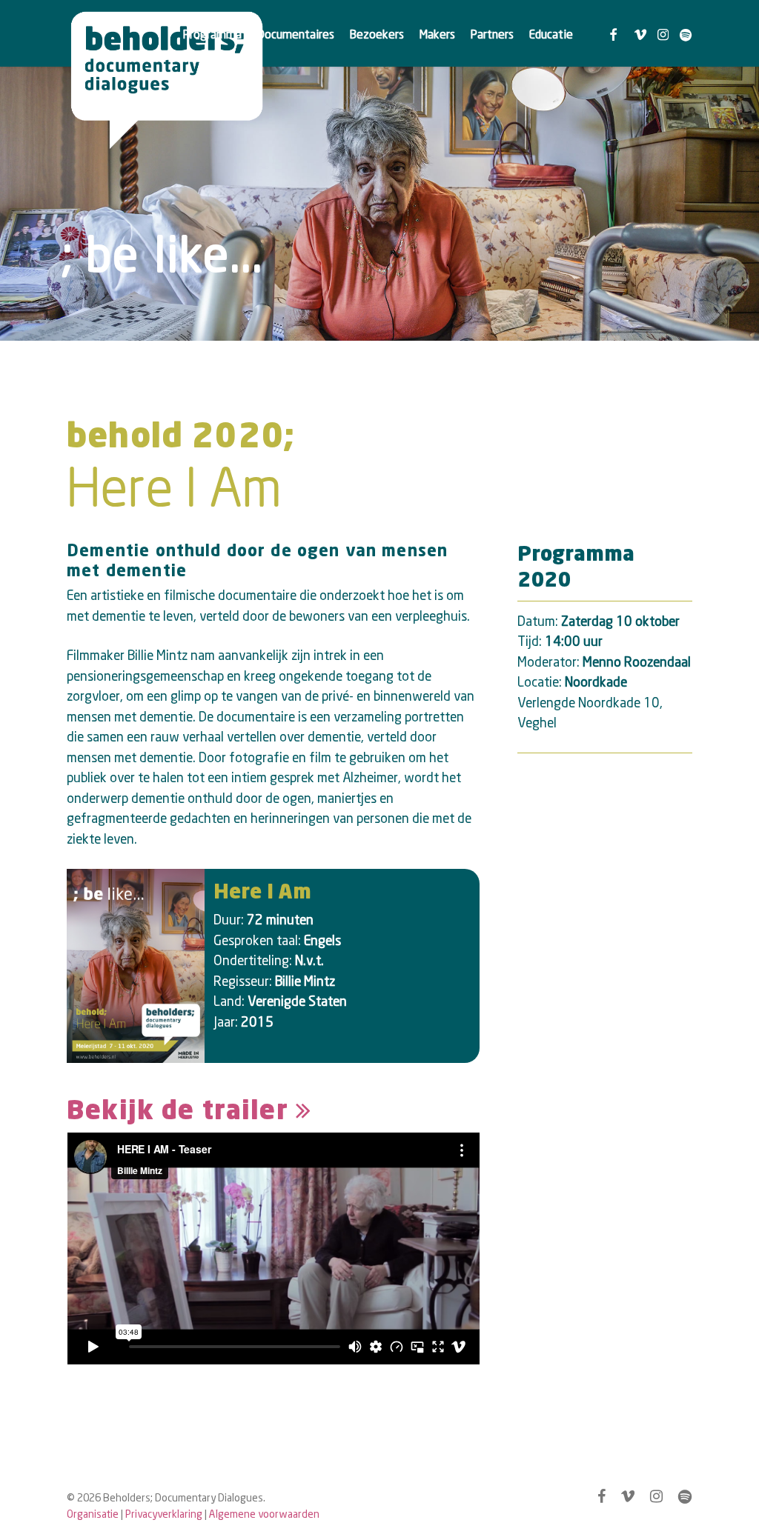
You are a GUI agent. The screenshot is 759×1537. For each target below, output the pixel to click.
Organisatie (93, 1513)
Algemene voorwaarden (264, 1513)
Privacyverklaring (163, 1513)
